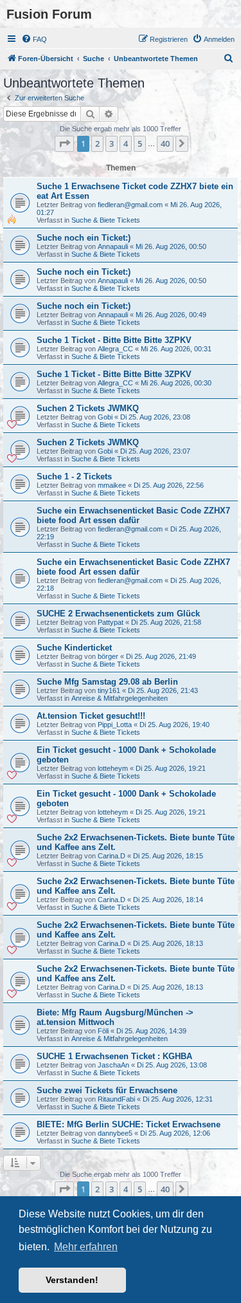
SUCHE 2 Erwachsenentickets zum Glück (118, 613)
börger (108, 656)
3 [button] (111, 143)
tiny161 (109, 690)
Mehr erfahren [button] (86, 1246)
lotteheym (113, 768)
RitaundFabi (116, 1099)
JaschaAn (113, 1065)
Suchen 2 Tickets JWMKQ (88, 408)
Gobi (105, 417)
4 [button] (125, 143)
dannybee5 (115, 1133)
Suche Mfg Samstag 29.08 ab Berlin (107, 682)
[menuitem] (34, 39)
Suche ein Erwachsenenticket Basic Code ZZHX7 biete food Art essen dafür (133, 515)
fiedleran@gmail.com (130, 204)
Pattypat (110, 622)
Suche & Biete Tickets (105, 220)
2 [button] (97, 143)
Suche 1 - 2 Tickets (74, 476)
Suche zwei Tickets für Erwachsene (107, 1090)
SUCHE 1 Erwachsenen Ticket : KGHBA (114, 1056)
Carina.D (111, 856)
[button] (64, 143)
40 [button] (165, 143)
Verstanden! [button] (72, 1280)
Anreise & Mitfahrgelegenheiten (119, 698)
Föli (103, 1031)
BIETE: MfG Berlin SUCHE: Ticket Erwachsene (128, 1124)
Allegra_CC (115, 349)
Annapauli (113, 246)
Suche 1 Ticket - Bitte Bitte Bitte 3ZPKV (114, 340)
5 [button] (140, 143)
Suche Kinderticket (74, 647)
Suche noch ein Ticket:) (83, 238)
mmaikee (112, 485)
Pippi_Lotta (115, 724)
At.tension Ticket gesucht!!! (91, 716)
